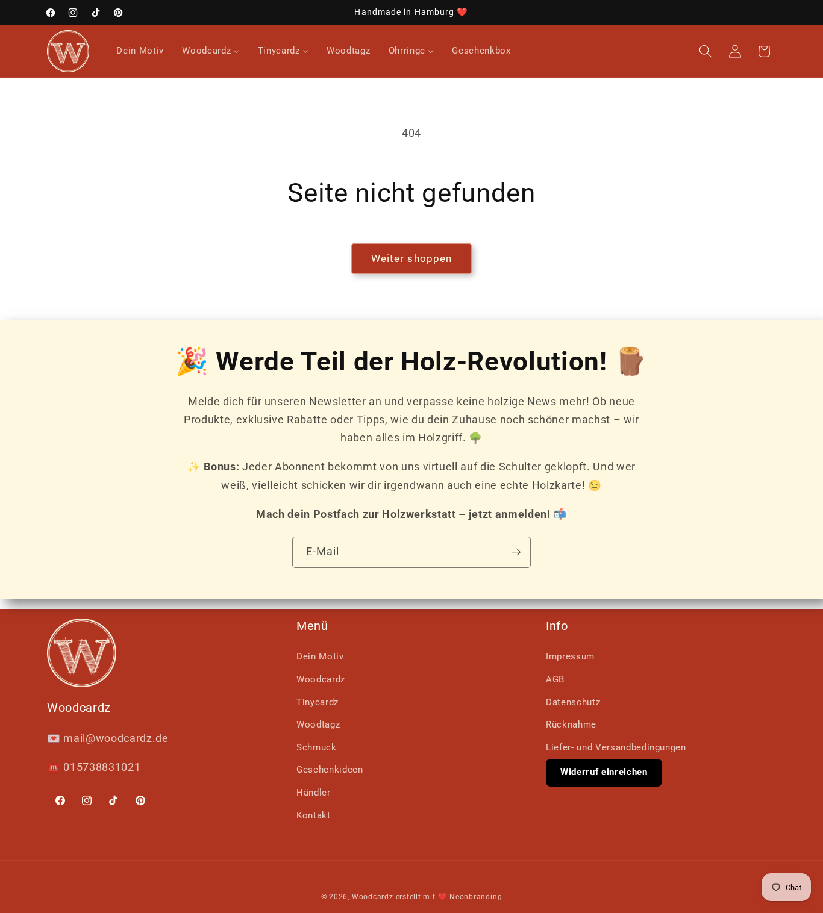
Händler (313, 792)
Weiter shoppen (411, 258)
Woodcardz (320, 679)
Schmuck (316, 747)
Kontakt (313, 815)
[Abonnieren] (515, 552)
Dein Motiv (320, 656)
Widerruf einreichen (604, 772)
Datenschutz (573, 702)
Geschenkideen (329, 769)
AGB (555, 679)
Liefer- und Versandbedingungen (616, 747)
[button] (705, 51)
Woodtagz (318, 724)
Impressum (570, 656)
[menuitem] (140, 51)
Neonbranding (475, 897)
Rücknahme (571, 724)
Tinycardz (317, 702)
